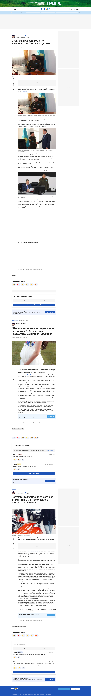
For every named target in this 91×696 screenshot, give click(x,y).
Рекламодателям (75, 689)
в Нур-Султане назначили (43, 199)
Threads (29, 374)
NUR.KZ (25, 91)
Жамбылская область (16, 428)
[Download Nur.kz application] (45, 3)
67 (14, 635)
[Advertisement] (45, 22)
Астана (13, 275)
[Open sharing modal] (13, 89)
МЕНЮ (15, 9)
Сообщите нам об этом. (36, 269)
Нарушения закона (23, 320)
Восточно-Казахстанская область (19, 626)
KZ (71, 9)
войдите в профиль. (49, 300)
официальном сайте (33, 551)
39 (37, 437)
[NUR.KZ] (45, 9)
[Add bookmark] (13, 93)
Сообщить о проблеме (64, 689)
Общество (14, 32)
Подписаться (51, 416)
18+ (23, 428)
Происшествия (15, 320)
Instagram (51, 312)
